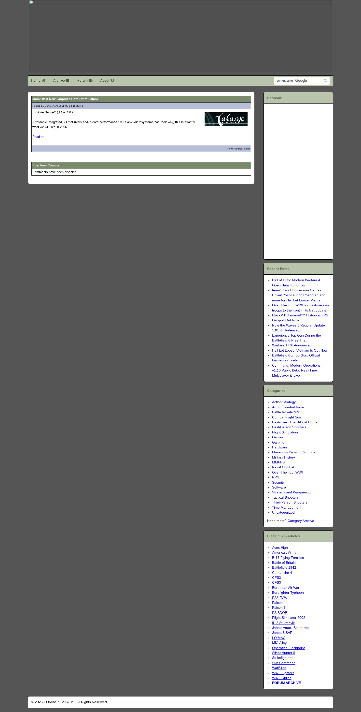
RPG (275, 477)
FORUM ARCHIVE (286, 683)
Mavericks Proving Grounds (293, 452)
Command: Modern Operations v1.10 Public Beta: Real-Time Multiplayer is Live (296, 370)
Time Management (286, 507)
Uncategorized (283, 512)
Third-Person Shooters (289, 502)
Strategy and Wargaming (291, 492)
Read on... (39, 137)
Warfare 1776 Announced (292, 345)
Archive (59, 80)
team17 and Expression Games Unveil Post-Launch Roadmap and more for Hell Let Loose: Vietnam (298, 295)
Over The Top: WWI (287, 472)
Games (277, 437)
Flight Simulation (285, 432)
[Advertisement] (295, 180)
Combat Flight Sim (286, 417)
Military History (283, 457)
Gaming (278, 442)
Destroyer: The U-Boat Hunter (295, 422)
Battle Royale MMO (287, 412)
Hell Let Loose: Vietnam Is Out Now (299, 350)
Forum (83, 80)
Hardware (279, 447)
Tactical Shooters (285, 497)
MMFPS (278, 462)
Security (278, 482)
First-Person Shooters (289, 427)
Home (36, 80)
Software (279, 487)
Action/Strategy (284, 402)
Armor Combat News (288, 407)
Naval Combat (283, 467)
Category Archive (301, 521)
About (105, 80)
